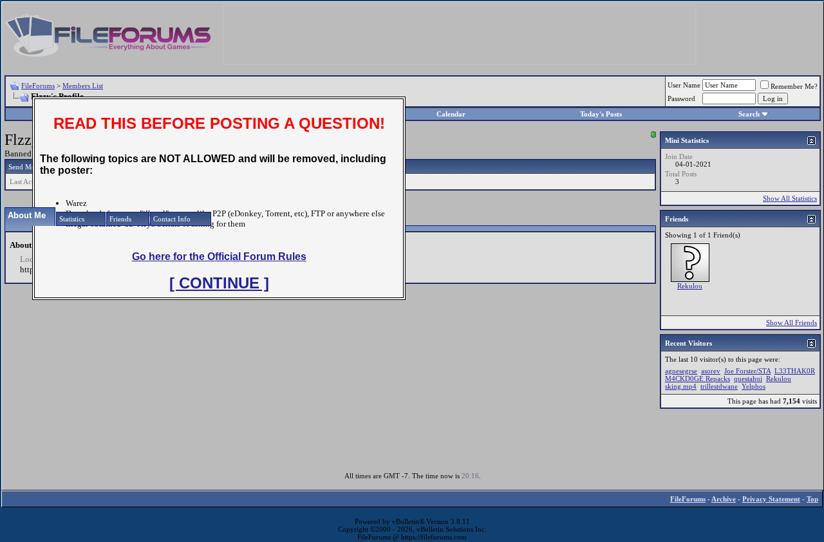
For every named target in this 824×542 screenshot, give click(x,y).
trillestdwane (719, 386)
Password (681, 98)
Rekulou (689, 286)
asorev (710, 371)
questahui (748, 378)
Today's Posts (601, 114)
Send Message (29, 167)
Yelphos (753, 386)
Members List (82, 85)
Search (749, 114)
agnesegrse (681, 371)
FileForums (38, 85)
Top (812, 499)
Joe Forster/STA (747, 371)
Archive (723, 499)
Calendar (450, 114)
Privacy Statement (771, 499)
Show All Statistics (790, 198)
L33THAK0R (794, 371)
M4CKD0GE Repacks (697, 378)
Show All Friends (791, 322)
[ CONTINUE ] (219, 283)
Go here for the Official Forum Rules (219, 256)
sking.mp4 (681, 386)
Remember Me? (794, 86)
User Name (684, 85)
